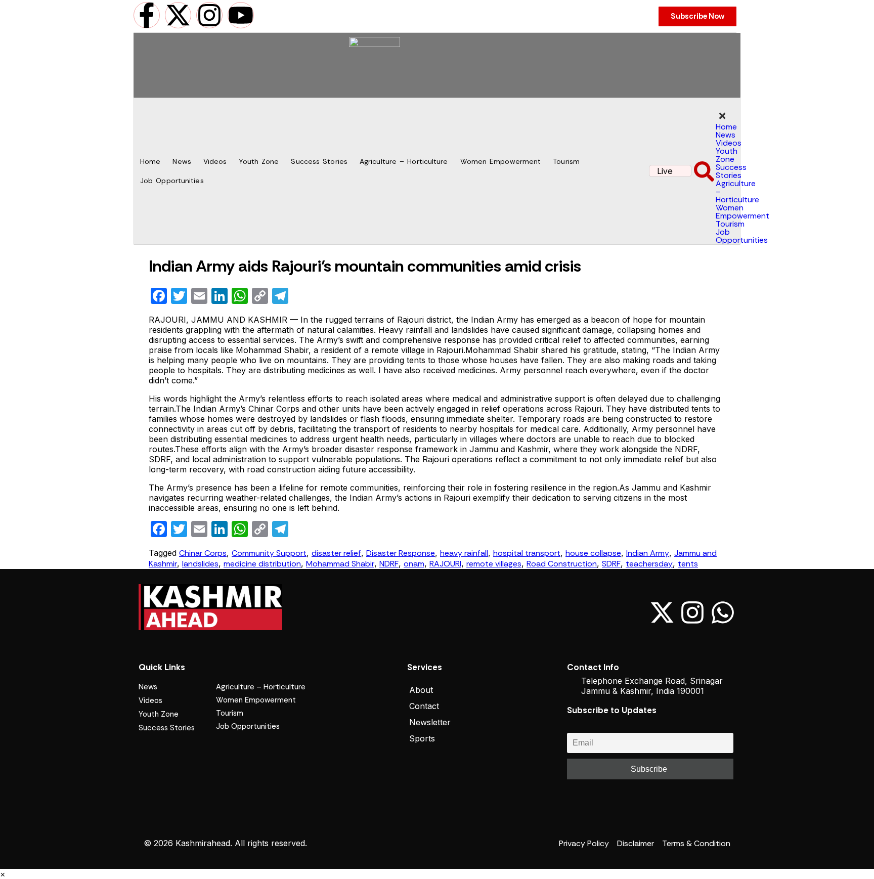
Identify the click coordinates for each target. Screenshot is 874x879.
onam (414, 563)
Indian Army (647, 553)
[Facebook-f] (147, 15)
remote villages (493, 563)
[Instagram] (209, 15)
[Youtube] (241, 15)
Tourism (566, 161)
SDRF (611, 563)
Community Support (269, 553)
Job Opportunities (172, 180)
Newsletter (430, 722)
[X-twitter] (178, 15)
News (181, 161)
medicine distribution (262, 563)
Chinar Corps (203, 553)
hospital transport (526, 553)
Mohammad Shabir (340, 563)
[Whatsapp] (722, 612)
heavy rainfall (464, 553)
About (421, 690)
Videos (215, 161)
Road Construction (562, 563)
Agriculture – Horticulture (404, 161)
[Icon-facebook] (631, 612)
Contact (424, 706)
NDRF (389, 563)
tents (688, 563)
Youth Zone (259, 161)
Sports (422, 738)
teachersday (649, 563)
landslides (200, 563)
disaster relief (336, 553)
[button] (704, 170)
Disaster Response (400, 553)
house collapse (593, 553)
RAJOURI (445, 563)
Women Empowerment (500, 161)
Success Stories (319, 161)
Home (150, 161)
